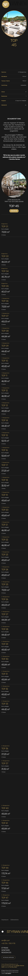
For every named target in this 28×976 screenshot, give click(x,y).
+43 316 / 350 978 (8, 943)
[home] (5, 4)
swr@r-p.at (5, 940)
